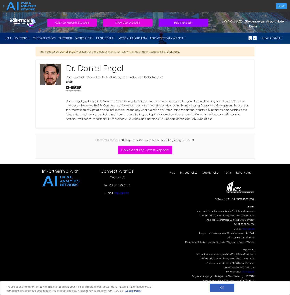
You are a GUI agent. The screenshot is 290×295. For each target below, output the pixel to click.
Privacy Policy (188, 172)
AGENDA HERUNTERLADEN (132, 38)
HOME (8, 38)
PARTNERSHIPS (83, 38)
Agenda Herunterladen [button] (72, 22)
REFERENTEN (65, 38)
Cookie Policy (210, 172)
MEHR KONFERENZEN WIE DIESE (167, 38)
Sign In (281, 6)
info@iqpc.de (247, 229)
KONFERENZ (21, 38)
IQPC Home (243, 172)
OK (222, 287)
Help (172, 172)
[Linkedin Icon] (255, 38)
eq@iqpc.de (121, 192)
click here (173, 51)
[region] (145, 288)
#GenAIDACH (271, 38)
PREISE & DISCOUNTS (44, 38)
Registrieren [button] (183, 22)
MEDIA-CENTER (104, 38)
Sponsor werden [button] (127, 22)
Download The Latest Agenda (145, 150)
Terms (227, 172)
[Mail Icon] (250, 38)
